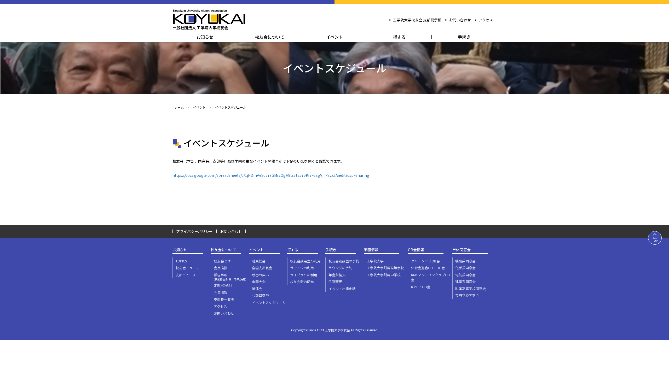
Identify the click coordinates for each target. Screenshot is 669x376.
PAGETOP (655, 239)
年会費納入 (336, 274)
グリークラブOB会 (425, 260)
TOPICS (181, 260)
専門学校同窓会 (467, 295)
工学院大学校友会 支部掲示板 (417, 19)
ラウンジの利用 (302, 267)
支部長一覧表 (224, 299)
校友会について (269, 37)
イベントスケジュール (269, 302)
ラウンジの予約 (340, 267)
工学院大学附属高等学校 (385, 267)
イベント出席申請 (342, 288)
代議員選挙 (260, 295)
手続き (464, 37)
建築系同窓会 (465, 281)
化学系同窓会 (465, 267)
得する (399, 37)
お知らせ (205, 37)
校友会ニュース (187, 267)
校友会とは (222, 260)
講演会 (257, 288)
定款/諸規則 (223, 285)
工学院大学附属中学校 (384, 274)
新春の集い (260, 274)
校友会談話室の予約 (343, 260)
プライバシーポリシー (194, 231)
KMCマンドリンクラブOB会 (430, 277)
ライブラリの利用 (303, 274)
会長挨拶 (220, 267)
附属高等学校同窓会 (470, 288)
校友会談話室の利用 (305, 260)
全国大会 (259, 281)
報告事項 (230, 276)
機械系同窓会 (465, 260)
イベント (334, 37)
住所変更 (335, 281)
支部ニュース (186, 274)
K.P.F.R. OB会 (420, 286)
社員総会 (259, 260)
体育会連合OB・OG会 (428, 267)
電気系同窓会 (465, 274)
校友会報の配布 (302, 281)
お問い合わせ (460, 19)
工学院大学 (375, 260)
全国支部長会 (262, 267)
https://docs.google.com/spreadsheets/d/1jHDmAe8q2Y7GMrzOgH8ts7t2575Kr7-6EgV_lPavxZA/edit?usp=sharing (270, 175)
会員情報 (220, 292)
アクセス (485, 19)
